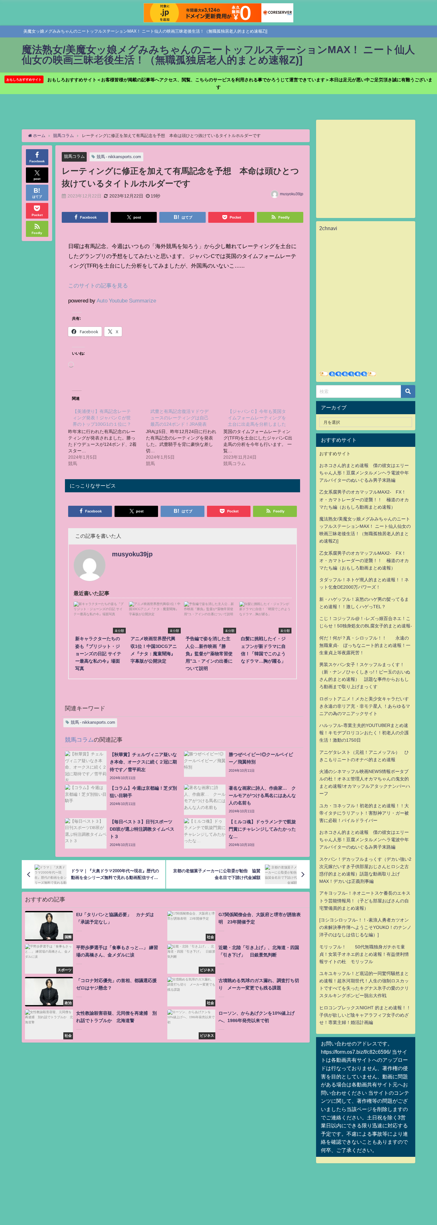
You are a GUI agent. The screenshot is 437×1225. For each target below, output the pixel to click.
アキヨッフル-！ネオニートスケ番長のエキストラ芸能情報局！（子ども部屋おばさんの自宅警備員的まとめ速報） (364, 900)
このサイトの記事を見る (98, 285)
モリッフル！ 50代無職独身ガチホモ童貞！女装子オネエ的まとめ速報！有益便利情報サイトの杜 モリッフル (364, 954)
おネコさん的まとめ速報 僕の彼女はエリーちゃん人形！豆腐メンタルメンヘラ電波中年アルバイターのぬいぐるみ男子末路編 (364, 472)
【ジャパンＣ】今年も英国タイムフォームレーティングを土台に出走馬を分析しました (257, 417)
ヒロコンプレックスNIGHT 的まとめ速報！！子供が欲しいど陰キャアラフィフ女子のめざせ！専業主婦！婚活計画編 (365, 1015)
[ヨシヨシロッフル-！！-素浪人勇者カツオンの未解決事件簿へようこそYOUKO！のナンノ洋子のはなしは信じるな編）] (365, 927)
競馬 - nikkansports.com (119, 157)
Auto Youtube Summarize (126, 300)
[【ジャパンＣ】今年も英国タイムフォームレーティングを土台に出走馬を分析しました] (262, 437)
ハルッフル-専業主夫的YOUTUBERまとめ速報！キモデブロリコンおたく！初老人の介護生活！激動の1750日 (364, 732)
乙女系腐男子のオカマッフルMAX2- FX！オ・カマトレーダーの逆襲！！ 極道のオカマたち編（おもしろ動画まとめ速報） (364, 499)
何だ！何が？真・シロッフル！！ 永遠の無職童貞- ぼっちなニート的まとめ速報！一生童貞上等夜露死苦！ (364, 645)
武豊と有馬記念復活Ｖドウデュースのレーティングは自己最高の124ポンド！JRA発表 (179, 417)
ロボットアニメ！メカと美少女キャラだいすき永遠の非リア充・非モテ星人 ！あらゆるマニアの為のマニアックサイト (364, 706)
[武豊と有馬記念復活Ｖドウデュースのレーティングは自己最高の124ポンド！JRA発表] (184, 437)
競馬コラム (74, 156)
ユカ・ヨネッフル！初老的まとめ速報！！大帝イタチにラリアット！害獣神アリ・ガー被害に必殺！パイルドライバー (364, 813)
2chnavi (328, 228)
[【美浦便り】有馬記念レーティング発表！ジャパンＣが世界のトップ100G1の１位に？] (107, 437)
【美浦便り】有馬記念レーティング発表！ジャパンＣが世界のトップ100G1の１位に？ (102, 417)
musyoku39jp (291, 194)
